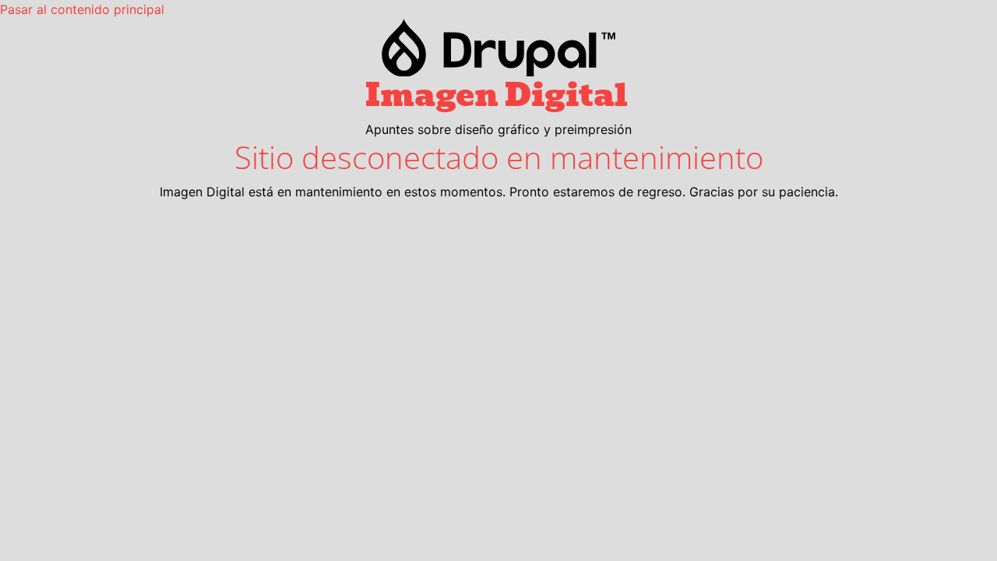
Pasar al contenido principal (82, 9)
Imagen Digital (496, 95)
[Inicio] (498, 47)
